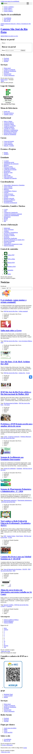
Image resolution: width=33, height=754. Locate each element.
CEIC (5, 211)
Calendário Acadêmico (9, 168)
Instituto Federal (11, 536)
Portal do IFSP (7, 74)
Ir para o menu (8, 8)
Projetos (6, 152)
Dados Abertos (7, 242)
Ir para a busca (8, 9)
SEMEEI (6, 154)
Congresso (9, 606)
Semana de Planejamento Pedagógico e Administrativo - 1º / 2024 (16, 490)
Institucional (7, 228)
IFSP (5, 536)
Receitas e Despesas (9, 234)
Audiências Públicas (9, 127)
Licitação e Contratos (9, 195)
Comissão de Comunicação (11, 212)
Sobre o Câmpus (8, 121)
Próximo (6, 645)
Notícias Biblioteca (8, 621)
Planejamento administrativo (25, 500)
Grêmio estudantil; (23, 311)
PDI (5, 221)
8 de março (7, 404)
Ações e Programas (9, 229)
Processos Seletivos (9, 113)
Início (5, 628)
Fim (5, 647)
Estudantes (19, 468)
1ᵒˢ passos (6, 161)
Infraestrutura (7, 217)
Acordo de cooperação (14, 436)
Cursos (5, 436)
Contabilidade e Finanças (10, 191)
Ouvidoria (6, 72)
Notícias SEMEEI (8, 622)
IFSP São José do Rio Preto (11, 311)
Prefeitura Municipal (26, 436)
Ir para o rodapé (8, 11)
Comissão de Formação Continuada (13, 214)
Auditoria (6, 231)
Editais (5, 729)
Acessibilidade (7, 18)
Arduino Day (22, 373)
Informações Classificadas (10, 238)
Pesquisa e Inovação (9, 198)
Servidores (6, 237)
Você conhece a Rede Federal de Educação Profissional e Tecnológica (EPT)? (16, 523)
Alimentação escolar (9, 162)
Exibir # (4, 288)
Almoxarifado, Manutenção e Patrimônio (14, 185)
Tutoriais (6, 174)
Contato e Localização (9, 69)
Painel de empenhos (9, 245)
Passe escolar (7, 175)
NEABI (6, 218)
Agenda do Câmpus (9, 124)
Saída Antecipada (8, 177)
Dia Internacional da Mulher (11, 403)
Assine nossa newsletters (10, 728)
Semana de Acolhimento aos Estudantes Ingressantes (12, 458)
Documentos (7, 171)
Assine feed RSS (8, 732)
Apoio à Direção (8, 186)
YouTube (6, 721)
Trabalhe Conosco (8, 114)
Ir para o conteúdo (9, 6)
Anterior (6, 629)
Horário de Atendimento (10, 71)
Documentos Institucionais (10, 131)
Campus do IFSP (8, 695)
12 (4, 644)
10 (4, 641)
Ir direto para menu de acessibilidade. (10, 1)
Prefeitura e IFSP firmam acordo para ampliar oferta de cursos (16, 425)
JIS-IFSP (24, 569)
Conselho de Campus (9, 128)
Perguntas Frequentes (9, 241)
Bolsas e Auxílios (8, 166)
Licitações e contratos (9, 235)
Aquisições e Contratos (10, 125)
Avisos (5, 731)
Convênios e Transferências (11, 232)
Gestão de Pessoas (8, 194)
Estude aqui (7, 111)
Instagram (6, 719)
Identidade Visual (8, 694)
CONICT (3, 606)
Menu (2, 81)
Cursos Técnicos (8, 142)
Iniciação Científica (8, 605)
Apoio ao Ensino (8, 188)
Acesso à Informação (9, 75)
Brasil (5, 3)
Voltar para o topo (5, 651)
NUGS (5, 219)
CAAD (6, 209)
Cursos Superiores (8, 144)
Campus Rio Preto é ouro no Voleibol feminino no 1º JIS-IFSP (16, 558)
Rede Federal (19, 536)
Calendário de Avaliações (10, 178)
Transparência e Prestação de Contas (13, 244)
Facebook (6, 718)
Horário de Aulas (8, 172)
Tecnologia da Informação (10, 202)
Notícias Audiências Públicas (11, 619)
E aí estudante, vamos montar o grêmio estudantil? (13, 301)
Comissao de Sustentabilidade (11, 215)
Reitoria (6, 697)
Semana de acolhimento (10, 468)
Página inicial (7, 68)
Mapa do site (7, 21)
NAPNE (6, 197)
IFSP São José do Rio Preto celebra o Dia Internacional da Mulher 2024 (16, 393)
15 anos (10, 537)
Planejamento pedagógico (10, 500)
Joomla (25, 747)
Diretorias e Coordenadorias (11, 130)
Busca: (4, 50)
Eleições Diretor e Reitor (10, 133)
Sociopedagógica (8, 201)
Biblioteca (6, 165)
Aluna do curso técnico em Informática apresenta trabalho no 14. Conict (16, 592)
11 (4, 642)
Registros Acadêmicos (9, 199)
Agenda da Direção (9, 122)
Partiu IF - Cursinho (9, 145)
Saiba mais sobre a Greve (11, 330)
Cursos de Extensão (9, 141)
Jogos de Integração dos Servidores (12, 569)
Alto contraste (7, 19)
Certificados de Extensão (10, 169)
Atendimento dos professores (11, 163)
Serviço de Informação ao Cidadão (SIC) (14, 239)
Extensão (6, 192)
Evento (28, 373)
